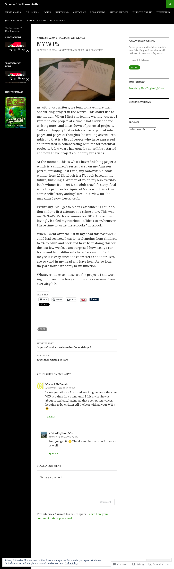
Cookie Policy (71, 563)
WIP (73, 37)
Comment (105, 502)
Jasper (47, 12)
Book (42, 329)
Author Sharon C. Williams (53, 37)
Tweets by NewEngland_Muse (146, 88)
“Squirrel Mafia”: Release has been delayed (64, 345)
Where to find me (142, 12)
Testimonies (163, 12)
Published (31, 12)
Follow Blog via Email (142, 40)
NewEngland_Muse (73, 50)
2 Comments (96, 50)
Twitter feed (137, 81)
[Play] (10, 50)
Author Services (119, 12)
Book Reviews (97, 12)
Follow (134, 67)
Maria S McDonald (56, 384)
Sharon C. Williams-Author (23, 4)
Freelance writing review (52, 357)
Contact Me (79, 12)
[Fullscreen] (26, 50)
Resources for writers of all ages (46, 20)
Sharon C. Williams (140, 102)
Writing (80, 37)
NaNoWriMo (62, 12)
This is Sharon (13, 12)
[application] (15, 48)
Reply (51, 416)
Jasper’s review (13, 20)
